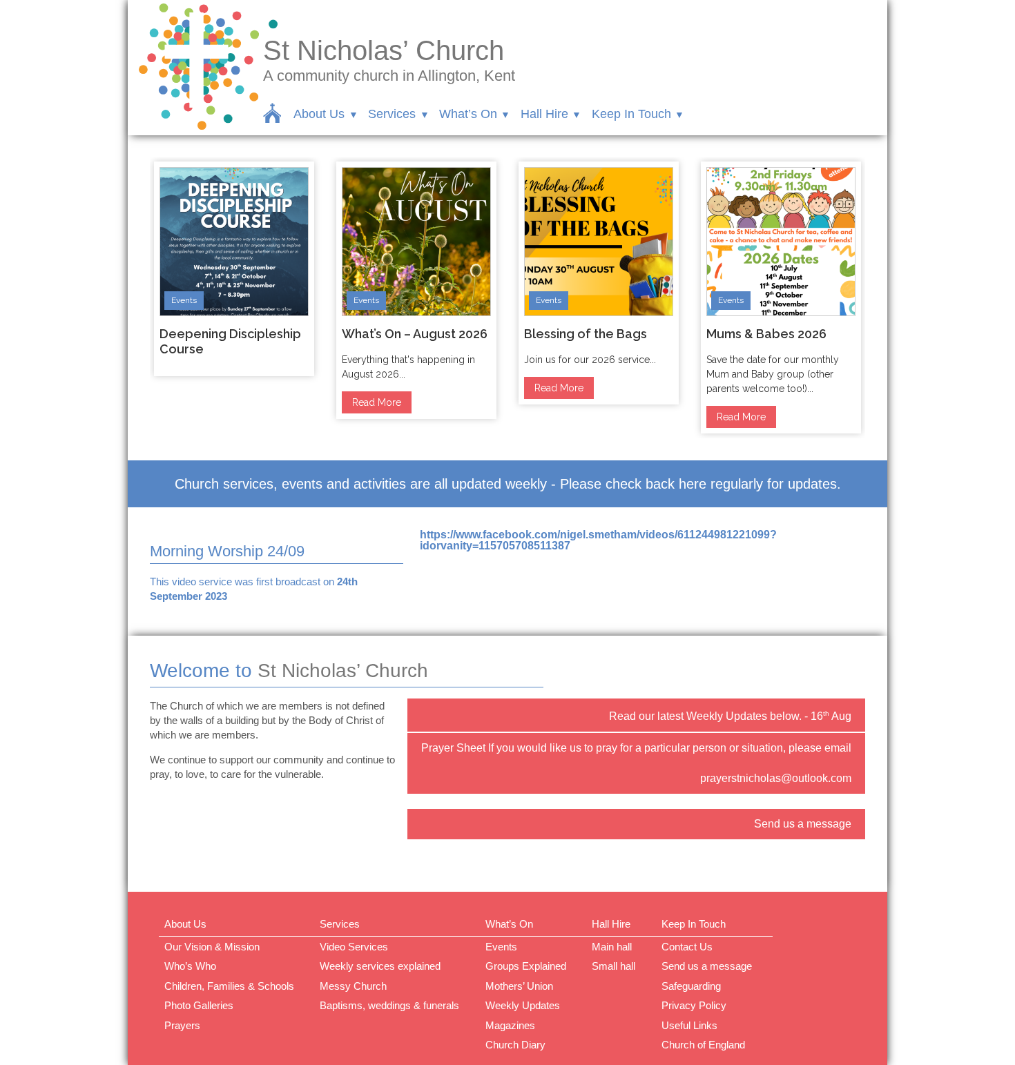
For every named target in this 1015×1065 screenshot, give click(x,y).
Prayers (182, 1025)
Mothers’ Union (519, 986)
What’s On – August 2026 (414, 333)
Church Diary (515, 1045)
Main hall (612, 946)
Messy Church (353, 986)
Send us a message (802, 824)
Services (392, 114)
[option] (234, 268)
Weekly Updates (522, 1005)
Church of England (703, 1045)
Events (184, 300)
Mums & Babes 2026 (766, 333)
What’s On (468, 114)
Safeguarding (691, 986)
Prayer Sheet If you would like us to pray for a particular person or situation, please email (636, 748)
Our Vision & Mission (212, 946)
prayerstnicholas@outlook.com (775, 778)
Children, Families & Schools (229, 986)
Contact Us (687, 946)
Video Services (354, 946)
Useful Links (689, 1025)
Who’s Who (190, 966)
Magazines (510, 1025)
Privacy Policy (693, 1005)
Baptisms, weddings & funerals (389, 1005)
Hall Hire (544, 114)
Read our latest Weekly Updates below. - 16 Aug (730, 716)
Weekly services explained (380, 966)
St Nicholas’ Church (383, 50)
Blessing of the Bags (585, 333)
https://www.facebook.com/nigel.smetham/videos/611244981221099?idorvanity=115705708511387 (598, 540)
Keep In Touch (631, 114)
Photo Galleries (198, 1005)
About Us (319, 114)
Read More (376, 402)
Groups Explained (525, 966)
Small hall (613, 966)
